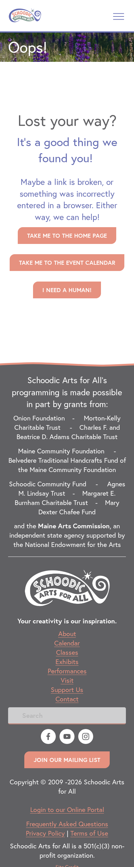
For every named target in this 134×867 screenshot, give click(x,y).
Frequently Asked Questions (67, 824)
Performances (67, 671)
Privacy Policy (45, 833)
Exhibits (67, 662)
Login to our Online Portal (67, 809)
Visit (67, 680)
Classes (67, 652)
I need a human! (67, 290)
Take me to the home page (67, 235)
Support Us (67, 690)
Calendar (67, 643)
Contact (67, 699)
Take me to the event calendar (67, 262)
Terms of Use (89, 833)
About (67, 634)
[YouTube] (67, 736)
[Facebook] (48, 736)
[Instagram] (85, 736)
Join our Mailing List (67, 760)
